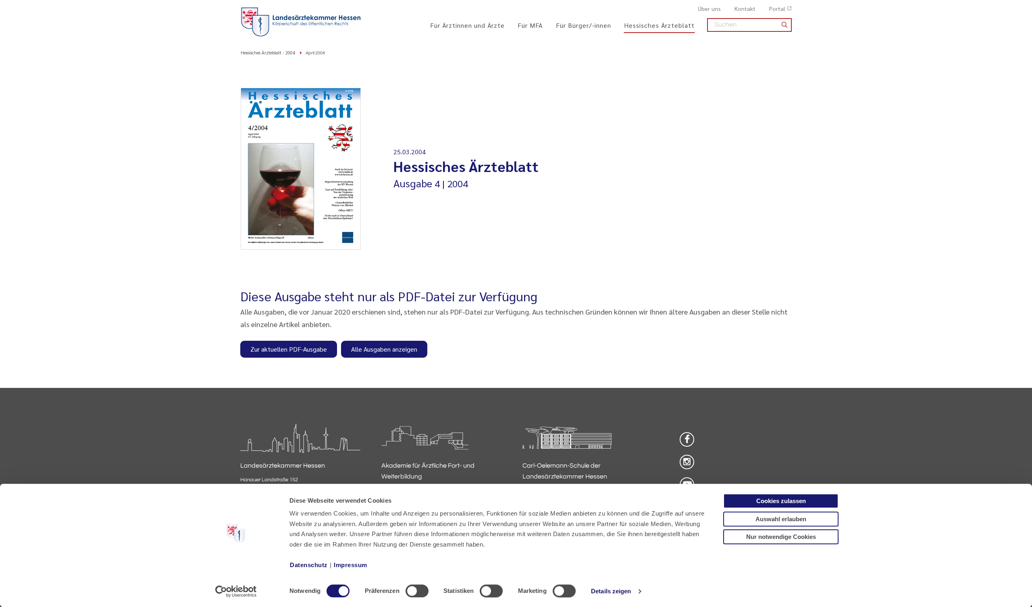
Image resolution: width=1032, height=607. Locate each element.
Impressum (350, 564)
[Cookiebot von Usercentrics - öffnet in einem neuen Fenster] (236, 591)
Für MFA (530, 25)
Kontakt (744, 8)
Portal (777, 8)
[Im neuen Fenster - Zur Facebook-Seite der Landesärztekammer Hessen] (686, 439)
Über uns (709, 8)
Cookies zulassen (781, 500)
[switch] (417, 590)
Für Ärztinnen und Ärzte (467, 25)
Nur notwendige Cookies (781, 536)
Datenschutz (309, 564)
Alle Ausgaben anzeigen (384, 349)
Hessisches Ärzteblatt (659, 25)
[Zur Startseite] (300, 22)
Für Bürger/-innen (583, 25)
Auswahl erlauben (780, 519)
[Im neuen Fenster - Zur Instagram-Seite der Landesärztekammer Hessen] (686, 462)
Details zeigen (611, 591)
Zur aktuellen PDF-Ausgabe (288, 349)
